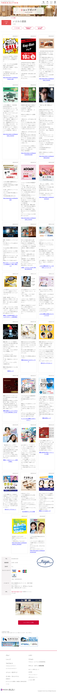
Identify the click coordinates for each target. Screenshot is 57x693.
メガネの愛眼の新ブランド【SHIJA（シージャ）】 (46, 266)
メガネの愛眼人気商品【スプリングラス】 (46, 314)
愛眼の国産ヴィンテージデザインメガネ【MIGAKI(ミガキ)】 (10, 411)
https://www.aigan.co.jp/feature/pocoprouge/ (37, 551)
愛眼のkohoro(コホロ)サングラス (28, 360)
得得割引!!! (8, 678)
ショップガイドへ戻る (28, 622)
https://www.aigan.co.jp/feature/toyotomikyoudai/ (28, 153)
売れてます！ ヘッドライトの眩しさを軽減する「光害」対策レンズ (10, 264)
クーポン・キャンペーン (12, 676)
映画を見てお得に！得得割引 (28, 28)
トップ (2, 17)
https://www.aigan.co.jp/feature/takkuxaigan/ (46, 157)
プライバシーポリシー (32, 674)
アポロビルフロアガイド (11, 665)
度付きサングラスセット (46, 363)
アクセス (30, 659)
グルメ (7, 655)
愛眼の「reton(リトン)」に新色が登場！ (10, 460)
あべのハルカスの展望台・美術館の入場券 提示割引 (16, 681)
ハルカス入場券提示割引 (40, 28)
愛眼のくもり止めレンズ (44, 510)
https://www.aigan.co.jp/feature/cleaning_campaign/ (19, 543)
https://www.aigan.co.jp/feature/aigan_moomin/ (46, 79)
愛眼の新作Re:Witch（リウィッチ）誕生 (46, 453)
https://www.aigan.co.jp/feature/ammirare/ (46, 198)
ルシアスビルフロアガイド (11, 668)
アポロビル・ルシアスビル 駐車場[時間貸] (36, 661)
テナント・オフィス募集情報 (36, 665)
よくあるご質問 (31, 679)
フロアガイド (9, 663)
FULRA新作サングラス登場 (28, 511)
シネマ (30, 655)
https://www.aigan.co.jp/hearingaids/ (10, 199)
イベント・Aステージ (11, 672)
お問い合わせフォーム (32, 677)
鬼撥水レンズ (10, 371)
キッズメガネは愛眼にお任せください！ (28, 419)
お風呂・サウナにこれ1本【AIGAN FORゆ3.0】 (28, 268)
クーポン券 (17, 28)
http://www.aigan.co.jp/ (17, 591)
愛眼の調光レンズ (46, 418)
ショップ (7, 17)
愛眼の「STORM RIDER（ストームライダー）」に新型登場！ (10, 316)
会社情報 (30, 672)
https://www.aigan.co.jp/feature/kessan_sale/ (10, 78)
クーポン (7, 684)
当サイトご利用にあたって (33, 669)
